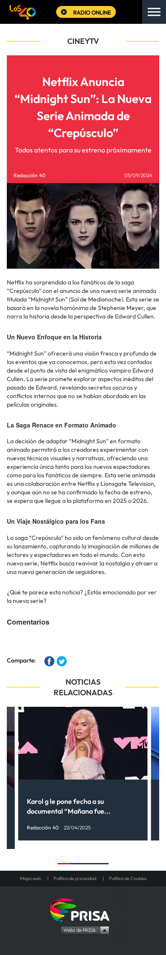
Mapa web (30, 878)
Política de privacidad (75, 878)
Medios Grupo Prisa (83, 930)
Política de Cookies (127, 878)
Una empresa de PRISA (83, 909)
